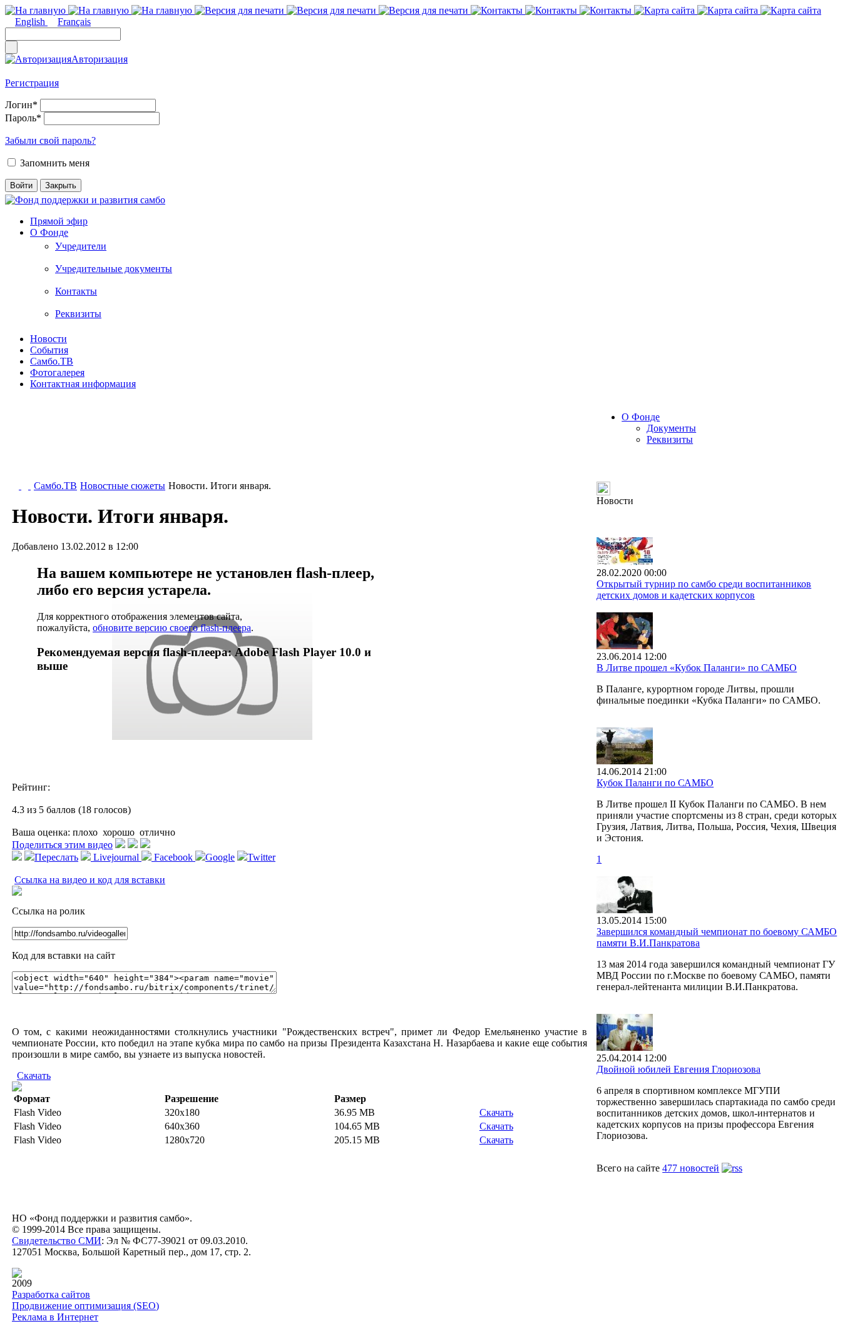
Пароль (23, 118)
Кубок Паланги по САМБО (655, 782)
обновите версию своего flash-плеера (172, 627)
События (49, 350)
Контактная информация (83, 383)
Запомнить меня (55, 163)
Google (220, 857)
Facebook (173, 857)
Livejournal (116, 857)
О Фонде (49, 232)
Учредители (80, 246)
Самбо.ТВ (51, 361)
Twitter (261, 857)
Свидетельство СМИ (56, 1240)
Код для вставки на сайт (63, 955)
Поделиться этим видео (62, 844)
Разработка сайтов (51, 1294)
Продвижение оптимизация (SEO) (85, 1305)
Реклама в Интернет (55, 1317)
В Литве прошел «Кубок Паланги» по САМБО (696, 667)
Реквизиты (78, 313)
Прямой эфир (59, 221)
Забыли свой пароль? (50, 140)
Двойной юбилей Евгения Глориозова (678, 1069)
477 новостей (690, 1168)
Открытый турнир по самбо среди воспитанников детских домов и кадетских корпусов (703, 589)
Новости (48, 338)
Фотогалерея (57, 372)
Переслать (56, 857)
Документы (671, 428)
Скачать (34, 1075)
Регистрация (32, 83)
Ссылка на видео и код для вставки (89, 879)
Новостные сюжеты (122, 485)
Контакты (76, 291)
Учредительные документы (113, 268)
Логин (21, 104)
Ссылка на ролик (48, 911)
